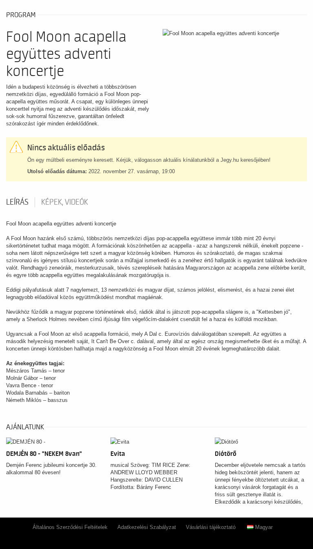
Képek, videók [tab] (64, 202)
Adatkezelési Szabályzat (146, 527)
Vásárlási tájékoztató (211, 527)
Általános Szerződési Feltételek (70, 527)
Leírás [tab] (17, 202)
